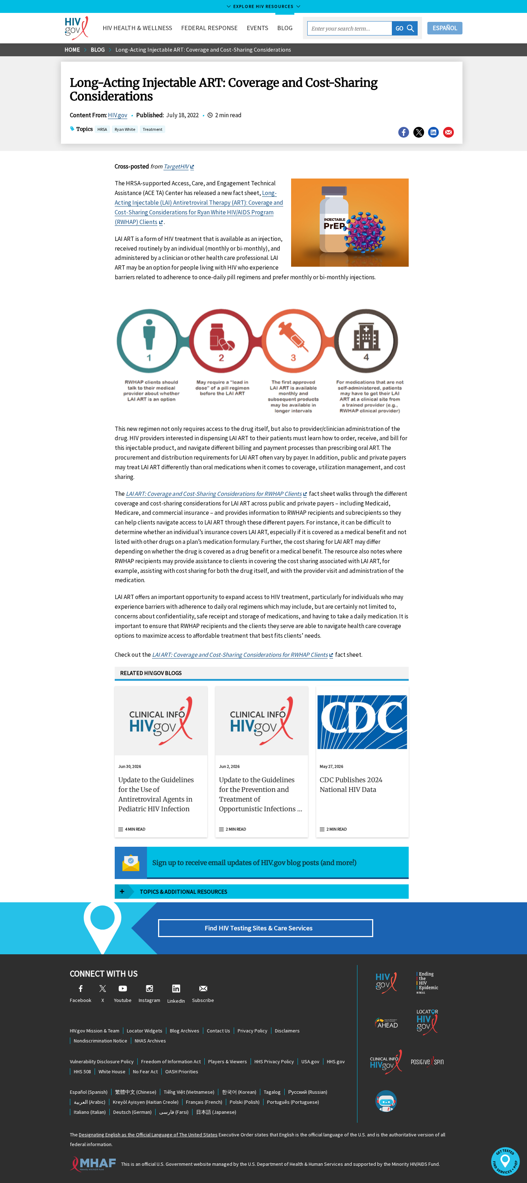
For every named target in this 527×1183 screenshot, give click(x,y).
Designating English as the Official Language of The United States (148, 1134)
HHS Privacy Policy (274, 1061)
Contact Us (218, 1030)
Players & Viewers (227, 1061)
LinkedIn (176, 1001)
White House (112, 1071)
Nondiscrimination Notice (100, 1040)
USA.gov (310, 1061)
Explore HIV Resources (263, 6)
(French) (204, 1102)
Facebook (80, 1000)
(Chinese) (135, 1092)
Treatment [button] (152, 130)
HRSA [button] (102, 130)
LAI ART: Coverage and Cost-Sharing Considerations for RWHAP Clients (214, 494)
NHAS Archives (150, 1040)
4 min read (135, 829)
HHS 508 (82, 1071)
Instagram (149, 1000)
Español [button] (445, 28)
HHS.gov (336, 1061)
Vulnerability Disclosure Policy (102, 1061)
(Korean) (239, 1092)
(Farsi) (174, 1112)
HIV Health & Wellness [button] (137, 28)
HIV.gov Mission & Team (94, 1030)
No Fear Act (145, 1071)
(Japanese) (216, 1112)
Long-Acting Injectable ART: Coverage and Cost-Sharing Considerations (203, 49)
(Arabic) (89, 1102)
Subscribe (203, 1000)
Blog (285, 28)
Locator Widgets (144, 1030)
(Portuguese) (293, 1102)
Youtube (123, 1000)
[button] (405, 28)
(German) (132, 1112)
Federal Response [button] (209, 28)
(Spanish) (89, 1092)
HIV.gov (117, 115)
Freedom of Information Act (171, 1061)
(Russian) (307, 1092)
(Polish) (245, 1102)
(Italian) (90, 1112)
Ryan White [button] (125, 130)
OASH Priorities (181, 1071)
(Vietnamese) (189, 1092)
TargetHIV (176, 166)
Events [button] (257, 28)
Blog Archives (184, 1030)
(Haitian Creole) (146, 1102)
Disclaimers (287, 1030)
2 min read (236, 829)
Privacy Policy (252, 1030)
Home (72, 49)
